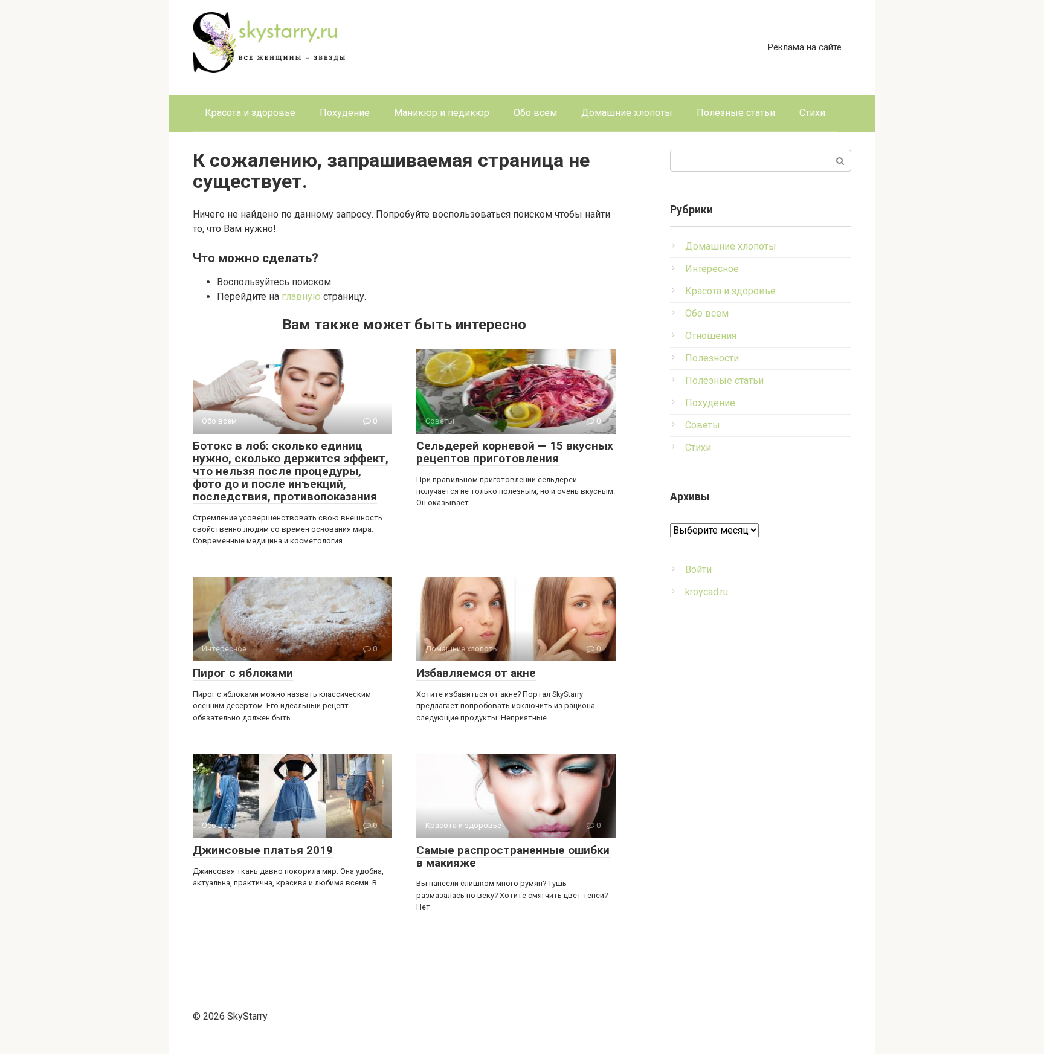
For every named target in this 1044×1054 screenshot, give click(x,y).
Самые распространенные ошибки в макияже (513, 856)
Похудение (345, 112)
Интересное (712, 268)
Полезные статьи (736, 112)
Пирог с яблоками (243, 673)
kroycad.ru (706, 592)
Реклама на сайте (804, 47)
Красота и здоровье (250, 112)
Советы (702, 425)
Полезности (712, 358)
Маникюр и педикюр (441, 112)
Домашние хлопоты (626, 112)
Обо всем (535, 112)
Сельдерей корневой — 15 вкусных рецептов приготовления (514, 452)
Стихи (812, 112)
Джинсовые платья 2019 (263, 850)
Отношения (710, 335)
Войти (698, 569)
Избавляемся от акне (476, 673)
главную (301, 296)
